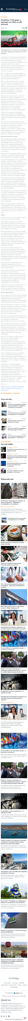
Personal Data (22, 996)
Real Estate (4, 985)
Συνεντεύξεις (13, 985)
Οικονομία (15, 983)
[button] (2, 9)
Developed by (10, 993)
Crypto (20, 985)
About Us (4, 996)
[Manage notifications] (25, 1018)
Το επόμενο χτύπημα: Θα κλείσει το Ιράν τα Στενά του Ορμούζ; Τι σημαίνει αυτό (12, 388)
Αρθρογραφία (14, 987)
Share (23, 28)
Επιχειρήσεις (7, 983)
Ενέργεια (4, 17)
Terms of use (15, 996)
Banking (21, 983)
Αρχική (9, 996)
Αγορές (25, 985)
